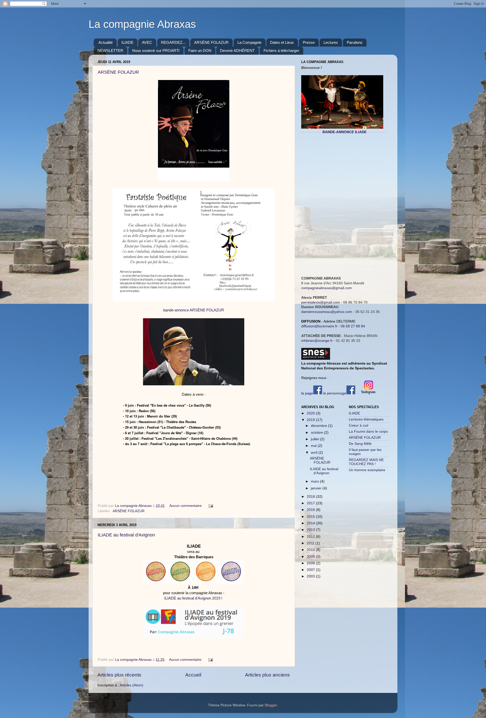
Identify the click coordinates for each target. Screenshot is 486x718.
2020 (311, 413)
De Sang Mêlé (360, 444)
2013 (311, 530)
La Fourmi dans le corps (368, 431)
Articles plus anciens (267, 674)
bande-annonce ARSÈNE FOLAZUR (193, 310)
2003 (311, 576)
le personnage (334, 393)
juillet (315, 439)
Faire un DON (199, 50)
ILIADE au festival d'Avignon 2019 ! (193, 598)
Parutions (354, 42)
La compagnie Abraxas (142, 24)
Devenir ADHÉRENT (237, 50)
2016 (311, 510)
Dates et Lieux (282, 42)
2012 (311, 536)
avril (314, 452)
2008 (311, 563)
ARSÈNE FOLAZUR (211, 42)
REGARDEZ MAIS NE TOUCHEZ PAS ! (366, 462)
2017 (311, 503)
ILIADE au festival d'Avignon (126, 534)
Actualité (105, 42)
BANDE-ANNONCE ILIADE (344, 132)
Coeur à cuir (359, 425)
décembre (319, 426)
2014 (311, 523)
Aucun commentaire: (186, 506)
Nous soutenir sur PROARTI (155, 50)
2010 (311, 550)
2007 (311, 570)
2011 (311, 543)
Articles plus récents (119, 674)
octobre (317, 432)
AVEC (147, 42)
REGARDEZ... (173, 42)
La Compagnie (249, 42)
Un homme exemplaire (367, 470)
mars (315, 481)
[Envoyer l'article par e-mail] (210, 506)
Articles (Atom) (131, 685)
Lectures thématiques (366, 419)
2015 (311, 516)
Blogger (271, 705)
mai (314, 446)
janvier (316, 488)
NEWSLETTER (110, 50)
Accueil (193, 674)
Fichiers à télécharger (281, 50)
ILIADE (127, 42)
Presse (309, 42)
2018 (311, 496)
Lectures (330, 42)
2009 (311, 557)
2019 (311, 420)
